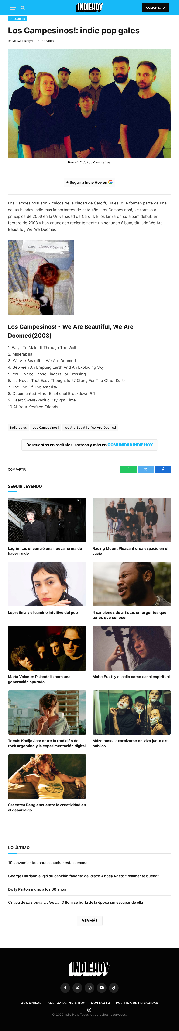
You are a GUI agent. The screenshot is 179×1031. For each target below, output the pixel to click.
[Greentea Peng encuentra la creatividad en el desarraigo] (47, 776)
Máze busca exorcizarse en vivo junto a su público (131, 743)
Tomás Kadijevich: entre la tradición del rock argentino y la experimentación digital (47, 743)
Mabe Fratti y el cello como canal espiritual (131, 676)
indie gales (18, 427)
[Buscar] (22, 7)
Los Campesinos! (46, 427)
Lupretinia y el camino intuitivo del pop (43, 612)
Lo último (19, 847)
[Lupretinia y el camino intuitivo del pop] (47, 584)
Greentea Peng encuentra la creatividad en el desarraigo (47, 807)
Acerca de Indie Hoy (66, 1003)
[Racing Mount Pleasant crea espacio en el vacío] (132, 520)
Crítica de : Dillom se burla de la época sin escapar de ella (75, 902)
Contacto (100, 1003)
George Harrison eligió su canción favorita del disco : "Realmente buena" (83, 876)
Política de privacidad (137, 1003)
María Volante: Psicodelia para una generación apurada (39, 679)
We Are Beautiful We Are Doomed (90, 427)
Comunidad (155, 7)
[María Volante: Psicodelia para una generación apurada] (47, 648)
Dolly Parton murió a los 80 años (37, 889)
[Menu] (13, 7)
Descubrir (17, 19)
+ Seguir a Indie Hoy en (87, 182)
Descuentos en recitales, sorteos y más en (89, 445)
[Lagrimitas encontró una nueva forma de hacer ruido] (47, 520)
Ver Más (90, 920)
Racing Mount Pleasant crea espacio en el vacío (130, 551)
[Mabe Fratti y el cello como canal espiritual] (132, 648)
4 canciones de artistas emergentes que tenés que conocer (129, 615)
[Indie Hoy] (89, 7)
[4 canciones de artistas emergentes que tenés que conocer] (132, 584)
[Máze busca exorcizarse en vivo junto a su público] (132, 712)
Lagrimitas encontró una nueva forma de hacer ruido (45, 551)
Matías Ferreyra (23, 41)
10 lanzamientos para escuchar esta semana (47, 862)
